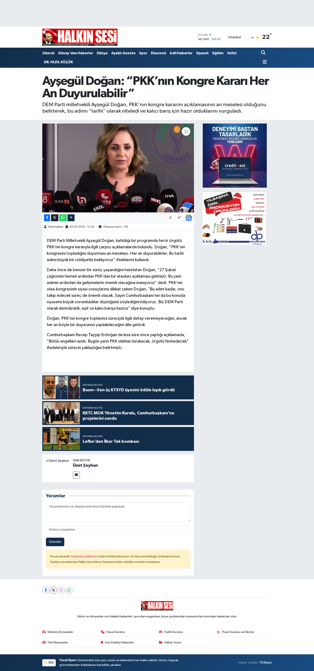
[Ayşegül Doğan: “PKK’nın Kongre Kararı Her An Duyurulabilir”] (118, 168)
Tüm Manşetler (57, 642)
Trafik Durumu (173, 632)
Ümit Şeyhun (55, 226)
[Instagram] (61, 590)
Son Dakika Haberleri (119, 642)
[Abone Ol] (188, 217)
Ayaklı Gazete (123, 53)
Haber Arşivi (172, 642)
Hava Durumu (115, 632)
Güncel (48, 53)
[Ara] (263, 53)
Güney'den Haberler (75, 53)
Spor (143, 53)
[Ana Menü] (264, 62)
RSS (51, 662)
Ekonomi (158, 53)
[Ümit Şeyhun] (57, 461)
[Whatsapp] (68, 590)
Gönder (55, 542)
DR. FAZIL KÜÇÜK (58, 62)
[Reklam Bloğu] (235, 155)
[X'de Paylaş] (54, 217)
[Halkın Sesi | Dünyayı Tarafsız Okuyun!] (79, 37)
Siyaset (202, 53)
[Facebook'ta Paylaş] (47, 217)
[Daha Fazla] (71, 217)
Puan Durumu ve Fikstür (238, 632)
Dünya (102, 53)
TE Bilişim (265, 662)
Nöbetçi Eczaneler (60, 632)
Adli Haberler (181, 53)
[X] (53, 590)
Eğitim (217, 53)
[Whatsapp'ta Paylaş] (63, 217)
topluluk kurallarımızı (84, 556)
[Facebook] (45, 590)
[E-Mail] (76, 475)
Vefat (232, 53)
